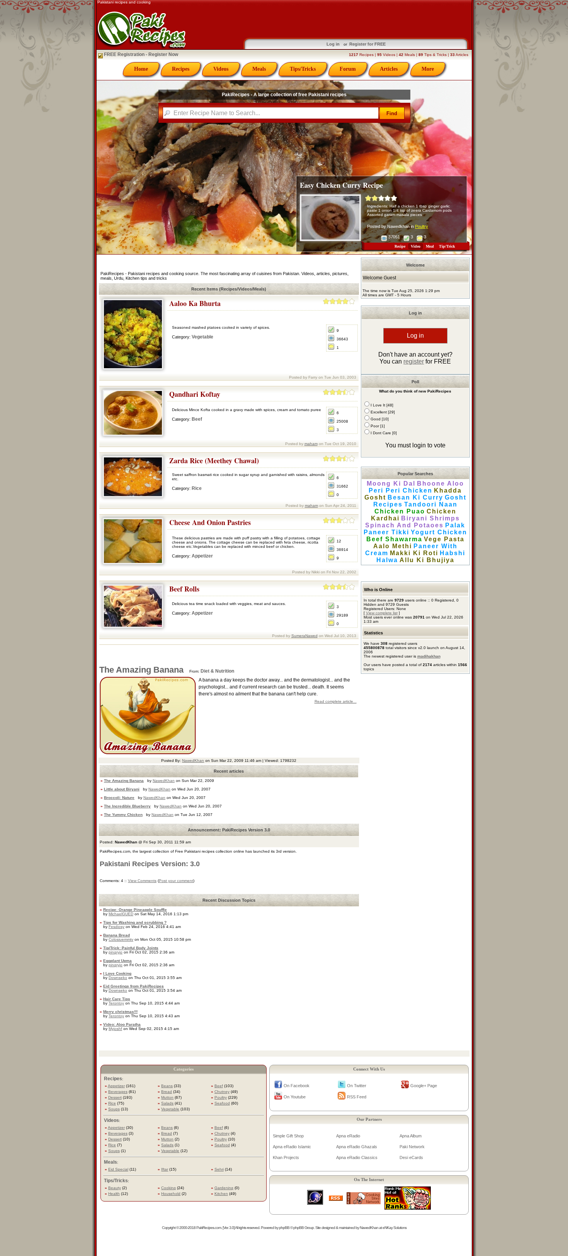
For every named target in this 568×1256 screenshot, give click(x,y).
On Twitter (356, 1085)
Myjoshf (115, 1029)
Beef (197, 419)
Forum (348, 69)
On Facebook (297, 1085)
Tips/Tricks (303, 69)
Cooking (168, 1188)
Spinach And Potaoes (404, 525)
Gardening (223, 1188)
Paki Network (412, 1146)
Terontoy (116, 1003)
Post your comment (176, 881)
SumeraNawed (304, 636)
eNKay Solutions (394, 1227)
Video (415, 246)
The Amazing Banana (141, 670)
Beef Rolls (184, 589)
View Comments (142, 881)
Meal (430, 246)
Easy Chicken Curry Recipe (341, 185)
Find (391, 113)
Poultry (421, 226)
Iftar (164, 1169)
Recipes (180, 69)
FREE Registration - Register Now (140, 54)
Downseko (118, 978)
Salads (167, 1103)
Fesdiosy (116, 927)
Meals (259, 69)
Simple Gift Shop (288, 1136)
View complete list (382, 613)
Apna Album (411, 1136)
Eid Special (118, 1169)
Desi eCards (411, 1157)
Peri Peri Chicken (400, 490)
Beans (167, 1086)
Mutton (167, 1097)
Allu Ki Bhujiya (427, 560)
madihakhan (428, 656)
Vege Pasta (444, 539)
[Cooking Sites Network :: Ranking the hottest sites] (364, 1202)
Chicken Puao (399, 511)
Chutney (222, 1091)
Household (170, 1193)
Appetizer (202, 556)
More (428, 69)
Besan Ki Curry (415, 497)
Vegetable (202, 337)
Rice (197, 488)
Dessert (115, 1097)
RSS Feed (356, 1097)
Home (141, 69)
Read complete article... (336, 701)
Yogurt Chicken (439, 532)
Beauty (114, 1188)
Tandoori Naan (430, 504)
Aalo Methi (392, 546)
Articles (389, 69)
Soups (114, 1109)
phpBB (284, 1227)
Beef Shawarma (394, 539)
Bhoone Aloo (440, 483)
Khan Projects (286, 1157)
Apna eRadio (348, 1136)
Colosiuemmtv (121, 939)
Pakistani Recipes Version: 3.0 (150, 864)
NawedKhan (193, 760)
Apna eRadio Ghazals (356, 1146)
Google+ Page (423, 1085)
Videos (220, 69)
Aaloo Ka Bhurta (195, 303)
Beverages (118, 1091)
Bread (166, 1091)
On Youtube (295, 1097)
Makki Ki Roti (414, 553)
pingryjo (115, 952)
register (413, 361)
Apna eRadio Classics (357, 1157)
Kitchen (221, 1193)
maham (311, 444)
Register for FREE (367, 44)
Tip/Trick (447, 246)
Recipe (400, 246)
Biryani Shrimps (430, 518)
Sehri (219, 1169)
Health (114, 1193)
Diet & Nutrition (217, 671)
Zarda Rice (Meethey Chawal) (214, 460)
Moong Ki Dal (391, 483)
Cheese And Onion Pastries (210, 522)
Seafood (222, 1103)
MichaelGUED (121, 914)
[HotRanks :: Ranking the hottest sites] (407, 1207)
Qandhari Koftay (194, 394)
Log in (333, 44)
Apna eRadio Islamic (292, 1146)
